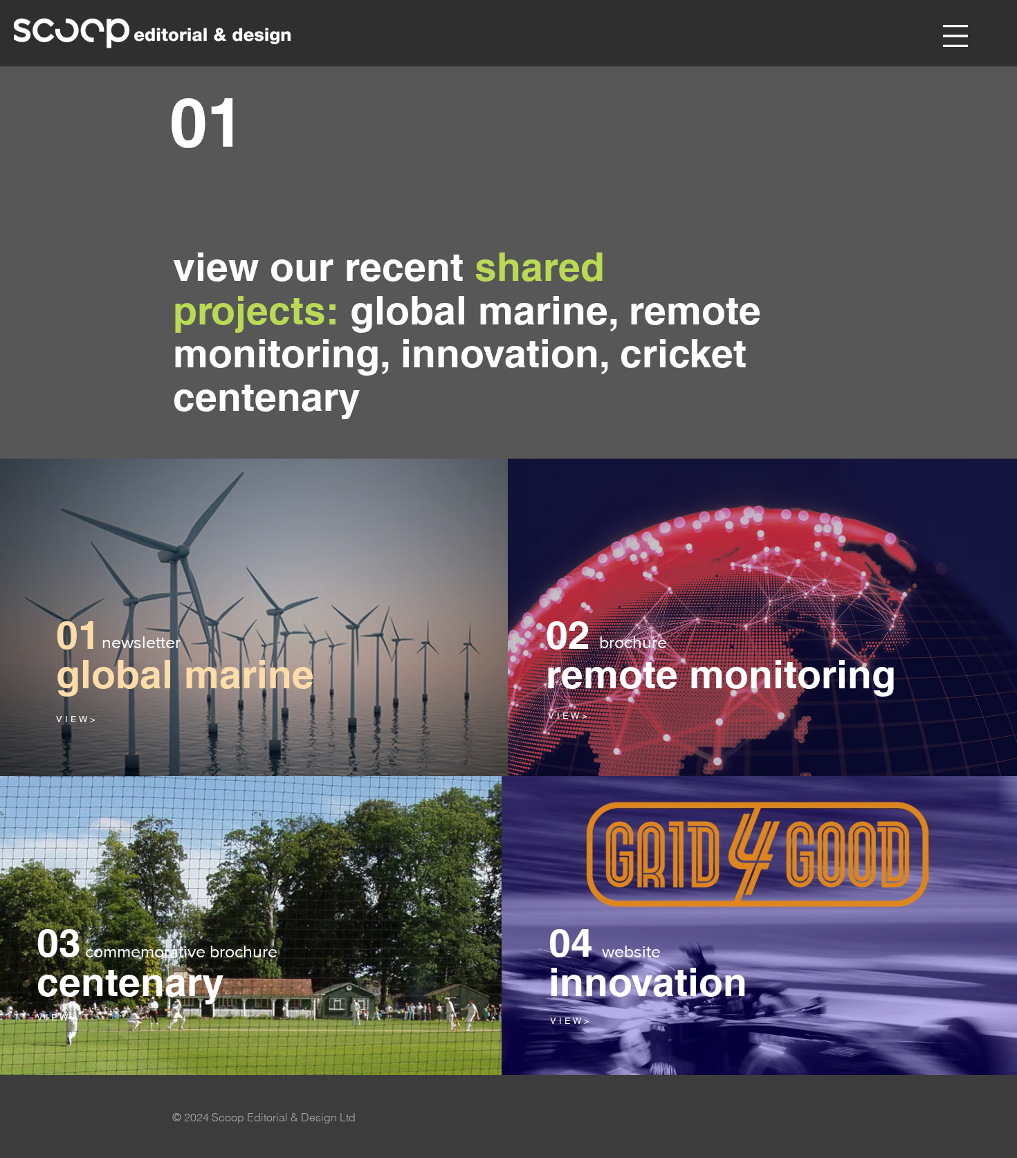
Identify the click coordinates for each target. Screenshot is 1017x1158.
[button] (955, 36)
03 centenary (130, 962)
